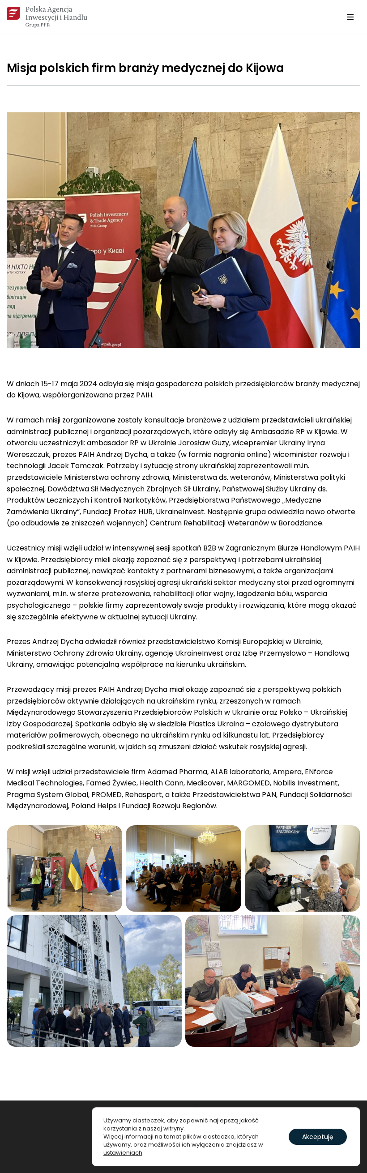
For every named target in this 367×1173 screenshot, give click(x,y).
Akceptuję (317, 1136)
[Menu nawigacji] (350, 17)
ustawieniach (122, 1153)
